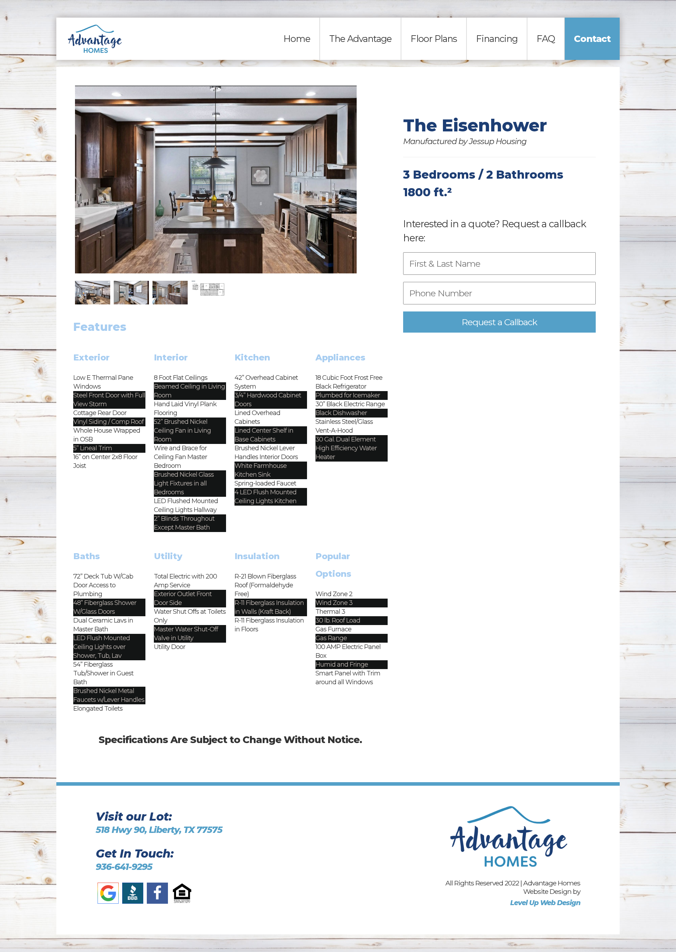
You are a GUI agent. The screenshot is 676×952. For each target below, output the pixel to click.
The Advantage (360, 38)
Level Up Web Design (545, 902)
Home (296, 38)
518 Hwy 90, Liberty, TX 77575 (159, 829)
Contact (592, 38)
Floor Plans (434, 38)
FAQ (546, 38)
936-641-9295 (124, 866)
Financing (497, 38)
